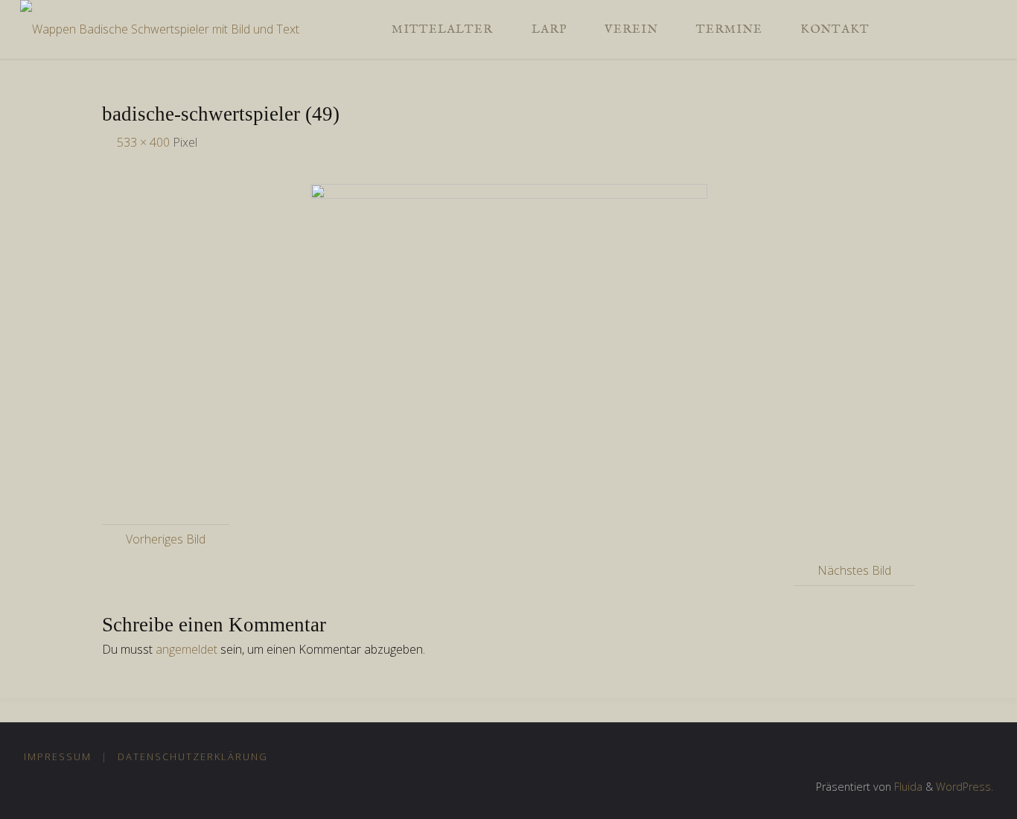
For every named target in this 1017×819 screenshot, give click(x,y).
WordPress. (964, 787)
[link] (904, 29)
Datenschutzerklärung (193, 756)
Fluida (906, 787)
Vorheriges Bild (165, 539)
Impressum (58, 756)
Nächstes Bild (854, 570)
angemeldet (186, 649)
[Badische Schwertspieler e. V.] (159, 23)
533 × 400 (145, 142)
